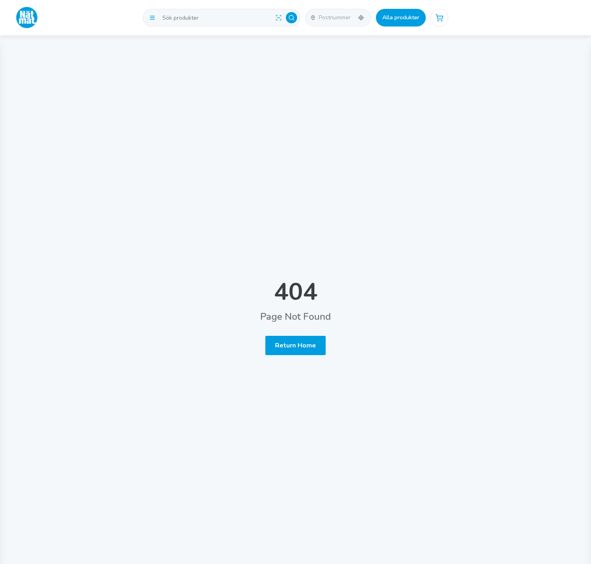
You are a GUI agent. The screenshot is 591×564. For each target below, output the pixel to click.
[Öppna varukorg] (439, 18)
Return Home (295, 345)
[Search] (291, 17)
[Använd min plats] (361, 17)
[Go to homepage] (27, 17)
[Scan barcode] (278, 17)
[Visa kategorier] (152, 17)
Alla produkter (400, 17)
